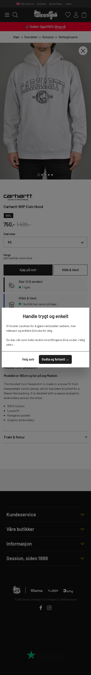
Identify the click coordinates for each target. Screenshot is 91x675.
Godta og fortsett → (55, 359)
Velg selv (28, 359)
